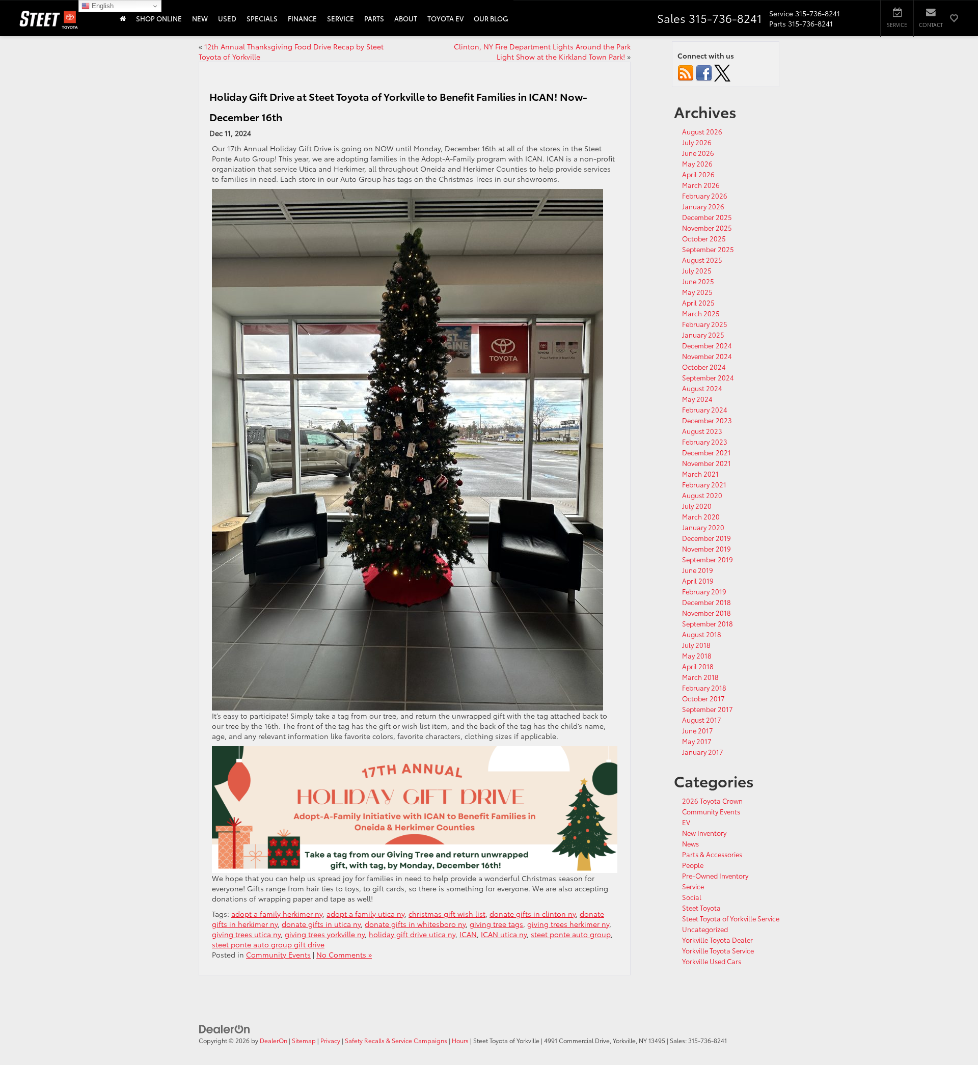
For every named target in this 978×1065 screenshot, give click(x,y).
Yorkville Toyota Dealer (717, 939)
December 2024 (707, 345)
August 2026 (702, 131)
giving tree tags (496, 924)
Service (693, 886)
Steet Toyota (701, 907)
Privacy (330, 1040)
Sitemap (304, 1040)
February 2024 (704, 409)
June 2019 (697, 570)
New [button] (200, 18)
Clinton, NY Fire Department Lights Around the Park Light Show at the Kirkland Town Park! (542, 51)
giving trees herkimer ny (568, 924)
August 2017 (701, 719)
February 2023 (704, 441)
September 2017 (707, 709)
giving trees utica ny (246, 934)
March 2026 (701, 184)
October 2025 (704, 238)
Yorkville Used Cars (711, 961)
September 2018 (707, 623)
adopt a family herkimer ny (276, 914)
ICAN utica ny (504, 934)
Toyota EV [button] (445, 18)
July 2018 (696, 644)
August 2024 (702, 388)
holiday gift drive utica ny (412, 934)
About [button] (405, 18)
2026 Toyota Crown (712, 800)
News (690, 843)
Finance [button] (302, 18)
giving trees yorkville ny (325, 934)
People (692, 864)
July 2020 (697, 505)
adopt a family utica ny (365, 914)
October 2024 (704, 366)
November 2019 (706, 548)
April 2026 (698, 174)
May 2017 (697, 741)
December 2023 (707, 420)
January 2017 (702, 751)
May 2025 (697, 291)
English (102, 6)
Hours (460, 1040)
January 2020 (703, 527)
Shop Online (159, 18)
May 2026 (697, 163)
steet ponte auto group (571, 934)
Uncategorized (705, 929)
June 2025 (698, 281)
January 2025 (703, 334)
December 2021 (706, 452)
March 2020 (701, 516)
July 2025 (697, 270)
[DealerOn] (225, 1028)
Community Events (278, 954)
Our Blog (491, 18)
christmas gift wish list (447, 914)
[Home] (123, 18)
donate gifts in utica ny (321, 924)
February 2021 (704, 484)
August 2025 (702, 259)
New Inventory (704, 832)
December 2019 (706, 537)
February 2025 (704, 324)
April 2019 (698, 580)
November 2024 (707, 356)
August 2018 (701, 634)
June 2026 (698, 152)
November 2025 (707, 227)
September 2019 (707, 559)
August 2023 (702, 430)
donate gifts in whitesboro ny (415, 924)
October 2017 (703, 698)
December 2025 (707, 217)
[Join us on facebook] (704, 71)
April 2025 (698, 302)
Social (691, 897)
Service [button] (340, 18)
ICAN (468, 934)
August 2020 (702, 495)
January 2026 (703, 206)
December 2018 (706, 602)
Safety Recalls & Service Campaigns (396, 1040)
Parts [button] (374, 18)
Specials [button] (262, 18)
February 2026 (704, 195)
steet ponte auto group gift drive (268, 944)
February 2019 (704, 591)
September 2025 (708, 249)
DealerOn (273, 1040)
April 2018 (698, 666)
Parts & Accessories (712, 854)
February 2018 (704, 687)
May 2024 (697, 398)
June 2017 (697, 730)
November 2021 (706, 463)
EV (686, 822)
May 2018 (697, 655)
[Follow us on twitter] (722, 71)
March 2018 (700, 676)
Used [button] (227, 18)
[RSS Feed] (685, 71)
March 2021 (700, 473)
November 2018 (706, 612)
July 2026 (697, 142)
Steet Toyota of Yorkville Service (730, 918)
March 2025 (701, 313)
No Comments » (344, 954)
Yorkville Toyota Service (718, 950)
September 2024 (708, 377)
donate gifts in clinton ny (533, 914)
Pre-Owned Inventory (715, 875)
